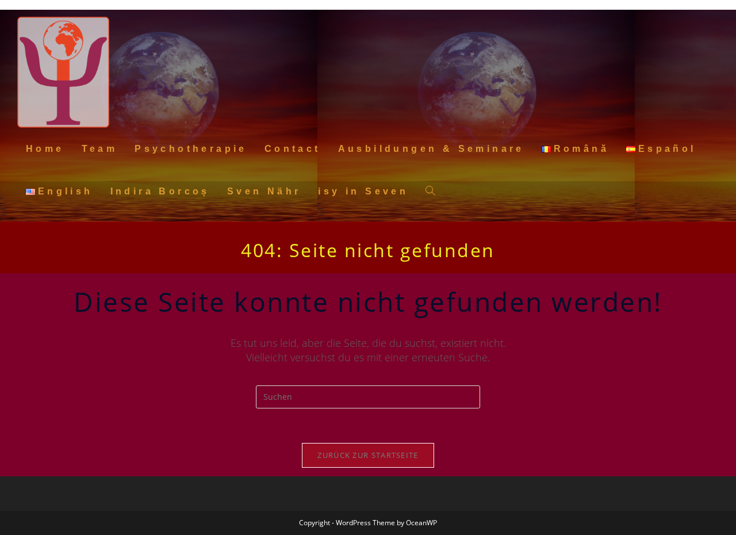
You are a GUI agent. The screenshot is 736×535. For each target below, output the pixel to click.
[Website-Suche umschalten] (430, 191)
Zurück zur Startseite (367, 455)
